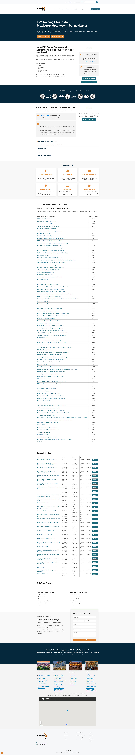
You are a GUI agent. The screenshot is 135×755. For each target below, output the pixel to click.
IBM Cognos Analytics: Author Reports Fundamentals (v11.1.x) (51, 238)
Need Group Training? (57, 36)
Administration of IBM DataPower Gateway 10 (47, 422)
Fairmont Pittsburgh (58, 674)
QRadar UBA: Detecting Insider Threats (46, 415)
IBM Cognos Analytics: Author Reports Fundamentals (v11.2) (50, 359)
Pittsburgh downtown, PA (46, 18)
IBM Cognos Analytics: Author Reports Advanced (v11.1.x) (50, 240)
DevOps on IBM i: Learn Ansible (44, 400)
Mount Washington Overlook (44, 686)
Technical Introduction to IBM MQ (45, 223)
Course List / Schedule (43, 36)
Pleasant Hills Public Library (91, 690)
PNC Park (40, 674)
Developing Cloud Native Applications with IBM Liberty (49, 374)
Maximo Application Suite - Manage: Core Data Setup (49, 354)
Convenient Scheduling (45, 189)
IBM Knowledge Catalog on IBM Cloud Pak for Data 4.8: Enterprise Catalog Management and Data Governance (62, 417)
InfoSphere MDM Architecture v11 (44, 218)
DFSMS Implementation (42, 378)
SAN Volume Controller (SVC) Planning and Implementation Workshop (53, 315)
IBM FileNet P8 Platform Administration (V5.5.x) (48, 323)
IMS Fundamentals (41, 441)
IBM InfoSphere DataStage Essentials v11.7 (47, 437)
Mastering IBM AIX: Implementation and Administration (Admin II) (51, 291)
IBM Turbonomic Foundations (44, 391)
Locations (76, 9)
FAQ (90, 737)
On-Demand (79, 739)
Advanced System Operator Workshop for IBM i (48, 269)
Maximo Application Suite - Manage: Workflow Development (51, 371)
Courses (61, 9)
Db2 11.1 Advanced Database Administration (47, 364)
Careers (90, 741)
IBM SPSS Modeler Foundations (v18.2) (46, 318)
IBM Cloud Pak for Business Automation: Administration (49, 424)
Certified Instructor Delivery (46, 174)
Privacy (66, 739)
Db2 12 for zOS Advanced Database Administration (48, 320)
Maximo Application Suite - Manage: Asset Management (50, 328)
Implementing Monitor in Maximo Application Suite (48, 393)
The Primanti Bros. (73, 674)
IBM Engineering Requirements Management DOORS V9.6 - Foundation (53, 281)
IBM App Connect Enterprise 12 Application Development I (50, 325)
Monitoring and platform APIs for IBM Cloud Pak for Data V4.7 (51, 398)
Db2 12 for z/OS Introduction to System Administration (49, 308)
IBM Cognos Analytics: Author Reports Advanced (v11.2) (49, 361)
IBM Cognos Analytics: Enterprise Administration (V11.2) (49, 383)
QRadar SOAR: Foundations (43, 432)
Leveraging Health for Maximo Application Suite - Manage (50, 395)
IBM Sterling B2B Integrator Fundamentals (46, 228)
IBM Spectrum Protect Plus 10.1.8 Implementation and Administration (53, 352)
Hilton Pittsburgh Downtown (60, 680)
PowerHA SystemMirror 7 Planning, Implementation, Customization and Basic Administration (58, 298)
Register (94, 459)
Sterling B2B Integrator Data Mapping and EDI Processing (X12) (51, 405)
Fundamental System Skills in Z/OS (45, 274)
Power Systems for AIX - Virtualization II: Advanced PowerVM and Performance (55, 286)
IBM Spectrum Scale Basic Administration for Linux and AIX (50, 250)
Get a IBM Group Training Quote (88, 81)
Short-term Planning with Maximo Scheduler (47, 388)
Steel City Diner (73, 683)
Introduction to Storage (42, 255)
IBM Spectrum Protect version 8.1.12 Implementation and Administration (53, 313)
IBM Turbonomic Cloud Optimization (45, 403)
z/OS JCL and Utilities (42, 306)
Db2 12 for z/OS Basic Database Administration (48, 311)
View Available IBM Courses (89, 78)
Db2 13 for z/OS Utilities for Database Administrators (49, 386)
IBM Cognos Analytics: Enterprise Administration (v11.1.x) (50, 245)
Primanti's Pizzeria (73, 678)
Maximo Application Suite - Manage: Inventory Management (51, 366)
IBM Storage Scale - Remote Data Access (46, 427)
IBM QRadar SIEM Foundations (44, 233)
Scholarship (91, 739)
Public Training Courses (44, 115)
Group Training (79, 737)
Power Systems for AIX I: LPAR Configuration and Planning (50, 289)
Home (56, 9)
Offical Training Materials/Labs (89, 174)
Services (66, 9)
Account (78, 1)
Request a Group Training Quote (84, 639)
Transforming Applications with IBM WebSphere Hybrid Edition (51, 335)
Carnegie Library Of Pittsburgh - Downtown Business (90, 675)
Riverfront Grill (73, 684)
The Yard (71, 680)
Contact (67, 1)
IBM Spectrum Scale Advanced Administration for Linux (49, 257)
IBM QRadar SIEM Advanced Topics (45, 235)
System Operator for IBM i (43, 303)
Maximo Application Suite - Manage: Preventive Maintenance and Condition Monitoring (57, 369)
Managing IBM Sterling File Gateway (45, 344)
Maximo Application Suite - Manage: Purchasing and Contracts (51, 342)
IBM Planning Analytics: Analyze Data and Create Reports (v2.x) (51, 381)
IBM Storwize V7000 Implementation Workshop (48, 284)
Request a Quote (95, 9)
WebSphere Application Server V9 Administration (48, 226)
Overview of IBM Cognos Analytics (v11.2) (46, 221)
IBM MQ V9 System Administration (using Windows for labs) (50, 265)
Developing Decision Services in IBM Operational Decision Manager (52, 357)
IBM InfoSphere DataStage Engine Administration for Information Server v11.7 (54, 439)
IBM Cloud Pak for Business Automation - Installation (49, 408)
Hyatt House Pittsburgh (59, 687)
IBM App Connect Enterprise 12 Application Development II (50, 340)
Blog (71, 9)
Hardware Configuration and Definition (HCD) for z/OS (49, 277)
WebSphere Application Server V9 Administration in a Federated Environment (54, 347)
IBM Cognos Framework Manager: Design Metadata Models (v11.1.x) (52, 243)
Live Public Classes (80, 735)
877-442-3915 (40, 1)
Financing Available (67, 189)
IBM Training (39, 18)
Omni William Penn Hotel (59, 675)
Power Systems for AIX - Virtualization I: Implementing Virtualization (52, 248)
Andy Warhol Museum (42, 683)
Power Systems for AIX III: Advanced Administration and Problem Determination (55, 294)
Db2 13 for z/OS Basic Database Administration (48, 429)
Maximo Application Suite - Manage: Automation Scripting (50, 376)
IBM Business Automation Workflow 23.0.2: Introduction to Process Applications (55, 420)
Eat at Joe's (72, 675)
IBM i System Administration (43, 279)
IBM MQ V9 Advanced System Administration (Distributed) (50, 267)
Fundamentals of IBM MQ (43, 337)
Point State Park (41, 687)
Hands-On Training (67, 174)
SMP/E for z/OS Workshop (43, 301)
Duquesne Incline (41, 678)
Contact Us (91, 735)
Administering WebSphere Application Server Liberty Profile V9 (51, 262)
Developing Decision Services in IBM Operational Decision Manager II (53, 412)
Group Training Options (89, 189)
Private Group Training (44, 124)
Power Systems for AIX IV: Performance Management (49, 296)
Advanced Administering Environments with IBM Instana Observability (53, 332)
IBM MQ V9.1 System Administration (45, 349)
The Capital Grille (73, 677)
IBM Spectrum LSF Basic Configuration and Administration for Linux (52, 252)
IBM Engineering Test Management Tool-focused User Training (51, 330)
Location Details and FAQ (90, 61)
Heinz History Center (42, 684)
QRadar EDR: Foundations (43, 434)
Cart (83, 1)
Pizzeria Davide (73, 681)
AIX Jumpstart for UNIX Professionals (45, 272)
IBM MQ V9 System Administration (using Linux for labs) (49, 231)
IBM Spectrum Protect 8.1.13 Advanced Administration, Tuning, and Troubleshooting (56, 260)
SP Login (73, 1)
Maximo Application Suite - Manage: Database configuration (51, 410)
